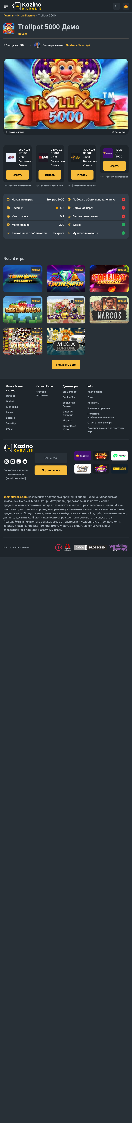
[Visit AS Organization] (67, 547)
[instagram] (7, 461)
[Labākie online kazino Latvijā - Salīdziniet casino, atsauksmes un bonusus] (26, 6)
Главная (8, 15)
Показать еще (66, 364)
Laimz (9, 412)
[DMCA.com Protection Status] (90, 547)
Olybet (10, 401)
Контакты (93, 402)
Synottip (11, 423)
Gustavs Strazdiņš (66, 45)
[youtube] (13, 461)
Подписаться (51, 470)
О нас (90, 397)
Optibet (10, 395)
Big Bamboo (70, 391)
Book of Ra (69, 397)
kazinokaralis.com (15, 497)
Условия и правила (98, 408)
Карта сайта (94, 391)
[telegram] (25, 461)
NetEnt (22, 33)
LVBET (10, 428)
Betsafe (10, 417)
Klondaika (12, 406)
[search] (116, 6)
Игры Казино (26, 15)
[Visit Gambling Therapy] (118, 547)
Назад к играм (16, 132)
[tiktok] (19, 461)
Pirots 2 (67, 420)
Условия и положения (20, 185)
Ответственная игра (99, 422)
